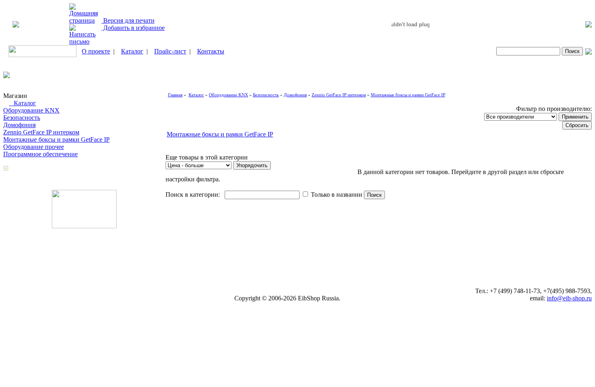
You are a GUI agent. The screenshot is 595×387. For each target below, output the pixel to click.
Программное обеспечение (40, 154)
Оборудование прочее (33, 146)
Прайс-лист (170, 51)
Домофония (19, 124)
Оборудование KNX (31, 110)
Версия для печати (128, 20)
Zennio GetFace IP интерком (41, 132)
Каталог (132, 51)
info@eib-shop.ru (569, 298)
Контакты (210, 51)
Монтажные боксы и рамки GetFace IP (56, 139)
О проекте (96, 51)
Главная (175, 94)
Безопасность (21, 117)
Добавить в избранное (133, 27)
